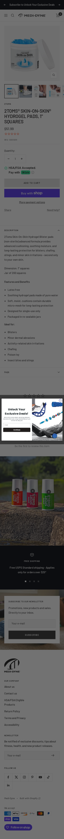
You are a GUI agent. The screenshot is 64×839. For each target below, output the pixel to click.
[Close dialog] (60, 400)
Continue (16, 430)
